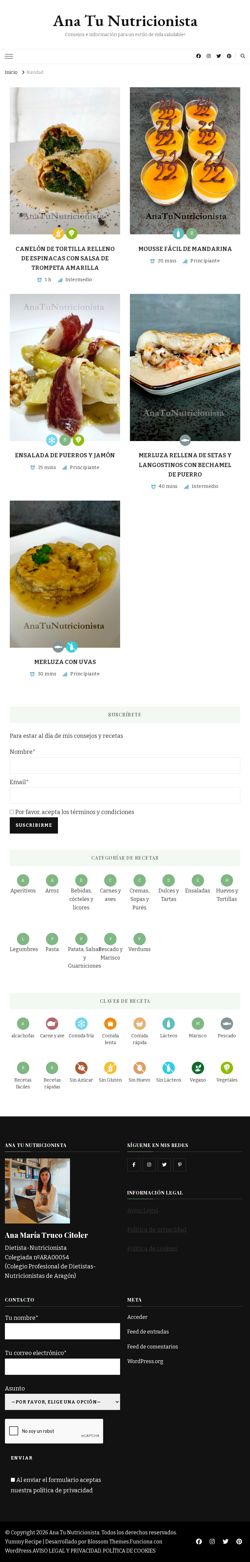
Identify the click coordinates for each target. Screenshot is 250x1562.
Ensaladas (197, 891)
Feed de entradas (148, 1332)
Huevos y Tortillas (227, 895)
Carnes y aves (110, 895)
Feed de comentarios (152, 1347)
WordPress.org (145, 1361)
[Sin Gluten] (58, 233)
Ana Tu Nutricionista (125, 20)
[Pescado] (185, 440)
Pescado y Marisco (110, 953)
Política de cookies (152, 1248)
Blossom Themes (108, 1542)
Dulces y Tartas (169, 895)
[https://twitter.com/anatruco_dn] (164, 1164)
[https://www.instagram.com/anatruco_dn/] (149, 1164)
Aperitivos (23, 891)
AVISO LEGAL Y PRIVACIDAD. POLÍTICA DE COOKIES (94, 1551)
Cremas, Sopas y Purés (139, 899)
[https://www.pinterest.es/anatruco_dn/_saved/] (179, 1164)
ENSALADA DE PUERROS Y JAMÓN (65, 455)
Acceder (137, 1317)
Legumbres (24, 949)
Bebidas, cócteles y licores (81, 899)
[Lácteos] (178, 233)
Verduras (139, 949)
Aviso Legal (142, 1210)
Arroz (52, 891)
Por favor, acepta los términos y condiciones (74, 812)
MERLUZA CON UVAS (65, 662)
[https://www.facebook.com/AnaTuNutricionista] (133, 1164)
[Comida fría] (51, 440)
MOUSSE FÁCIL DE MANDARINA (185, 249)
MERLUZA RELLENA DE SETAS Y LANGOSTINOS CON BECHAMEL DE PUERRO (185, 465)
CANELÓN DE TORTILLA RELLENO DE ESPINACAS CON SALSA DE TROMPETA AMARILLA (65, 258)
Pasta (52, 949)
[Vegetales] (71, 233)
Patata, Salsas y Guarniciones (84, 957)
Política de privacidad (157, 1229)
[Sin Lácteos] (71, 647)
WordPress (18, 1551)
